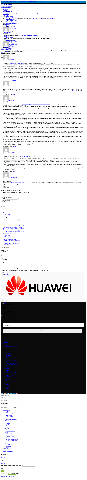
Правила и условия (8, 341)
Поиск (2, 48)
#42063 (14, 80)
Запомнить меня (7, 200)
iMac (7, 371)
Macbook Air (9, 29)
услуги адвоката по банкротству (26, 156)
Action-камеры (9, 16)
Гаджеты (5, 15)
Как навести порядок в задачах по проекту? (14, 231)
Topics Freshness (7, 236)
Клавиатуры (9, 11)
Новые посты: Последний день (11, 237)
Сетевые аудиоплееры (11, 366)
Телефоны (6, 39)
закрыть (3, 203)
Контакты (5, 345)
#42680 (14, 94)
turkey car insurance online (17, 182)
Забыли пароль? (5, 473)
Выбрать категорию (5, 7)
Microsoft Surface (10, 381)
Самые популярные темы (9, 233)
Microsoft (8, 376)
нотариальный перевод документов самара (26, 50)
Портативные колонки (11, 363)
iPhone (7, 387)
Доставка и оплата (8, 343)
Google (7, 370)
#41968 (14, 53)
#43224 (14, 171)
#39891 (14, 26)
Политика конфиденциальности (11, 346)
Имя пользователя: (6, 197)
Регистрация (6, 214)
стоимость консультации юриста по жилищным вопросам (36, 104)
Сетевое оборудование (12, 22)
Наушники (8, 12)
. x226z (7, 16)
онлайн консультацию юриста (15, 63)
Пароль (3, 468)
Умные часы (9, 367)
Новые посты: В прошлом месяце (11, 241)
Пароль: (4, 198)
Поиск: (2, 220)
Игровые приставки (11, 360)
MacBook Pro (9, 375)
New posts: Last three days (9, 239)
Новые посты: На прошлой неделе (11, 240)
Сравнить (5, 450)
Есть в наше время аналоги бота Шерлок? (13, 228)
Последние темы (7, 244)
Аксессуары (6, 9)
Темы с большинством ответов (11, 243)
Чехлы (7, 356)
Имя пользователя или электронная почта (11, 465)
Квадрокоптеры (10, 361)
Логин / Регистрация (8, 451)
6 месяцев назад (37, 18)
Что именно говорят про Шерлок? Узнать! (13, 225)
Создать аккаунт (12, 474)
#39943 (14, 40)
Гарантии (5, 342)
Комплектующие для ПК (12, 33)
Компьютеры (6, 368)
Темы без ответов (7, 235)
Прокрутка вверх (9, 476)
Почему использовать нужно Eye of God (13, 230)
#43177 (14, 146)
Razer (7, 388)
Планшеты (6, 379)
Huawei (8, 385)
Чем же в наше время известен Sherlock (13, 227)
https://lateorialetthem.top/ (70, 90)
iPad (7, 36)
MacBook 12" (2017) (11, 28)
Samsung (8, 389)
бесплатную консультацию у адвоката (28, 35)
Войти (3, 201)
